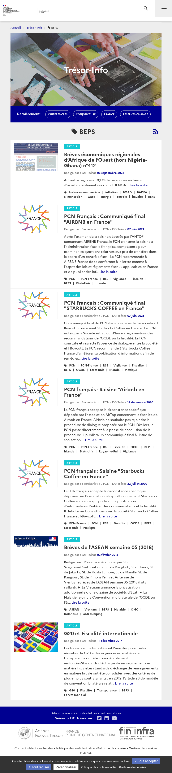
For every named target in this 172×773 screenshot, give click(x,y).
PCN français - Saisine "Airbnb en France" (104, 392)
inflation (111, 192)
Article (71, 146)
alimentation (73, 196)
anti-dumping (92, 614)
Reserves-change (135, 114)
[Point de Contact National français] (90, 732)
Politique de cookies (111, 748)
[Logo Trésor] (65, 11)
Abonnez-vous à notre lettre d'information (86, 713)
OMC (134, 609)
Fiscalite (137, 279)
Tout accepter (147, 761)
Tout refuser (40, 767)
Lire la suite (138, 185)
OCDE (80, 370)
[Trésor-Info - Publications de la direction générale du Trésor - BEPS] (155, 131)
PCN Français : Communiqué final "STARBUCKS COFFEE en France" (104, 305)
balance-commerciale (84, 192)
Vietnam (91, 609)
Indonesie (71, 614)
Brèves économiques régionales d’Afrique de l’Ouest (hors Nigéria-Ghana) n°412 (105, 160)
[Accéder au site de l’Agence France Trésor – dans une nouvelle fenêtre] (40, 732)
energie (105, 196)
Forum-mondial (75, 694)
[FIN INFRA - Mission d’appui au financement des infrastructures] (136, 732)
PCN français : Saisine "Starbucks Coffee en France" (104, 473)
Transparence (107, 690)
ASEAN (74, 609)
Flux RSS (86, 752)
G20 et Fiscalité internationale (101, 633)
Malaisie (120, 609)
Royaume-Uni (108, 451)
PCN (72, 279)
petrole (121, 196)
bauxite (137, 196)
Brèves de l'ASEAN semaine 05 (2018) (109, 546)
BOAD (127, 192)
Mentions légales (41, 748)
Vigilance (120, 365)
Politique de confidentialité (75, 748)
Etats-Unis (83, 283)
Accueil (15, 27)
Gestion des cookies (143, 748)
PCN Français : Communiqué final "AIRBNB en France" (104, 218)
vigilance (119, 279)
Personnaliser (66, 767)
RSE (105, 279)
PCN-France (89, 279)
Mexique (131, 370)
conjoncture (86, 114)
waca (91, 196)
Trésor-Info (34, 27)
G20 (72, 690)
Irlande (100, 283)
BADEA (142, 192)
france (109, 114)
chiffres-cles (58, 114)
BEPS (151, 196)
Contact (20, 748)
